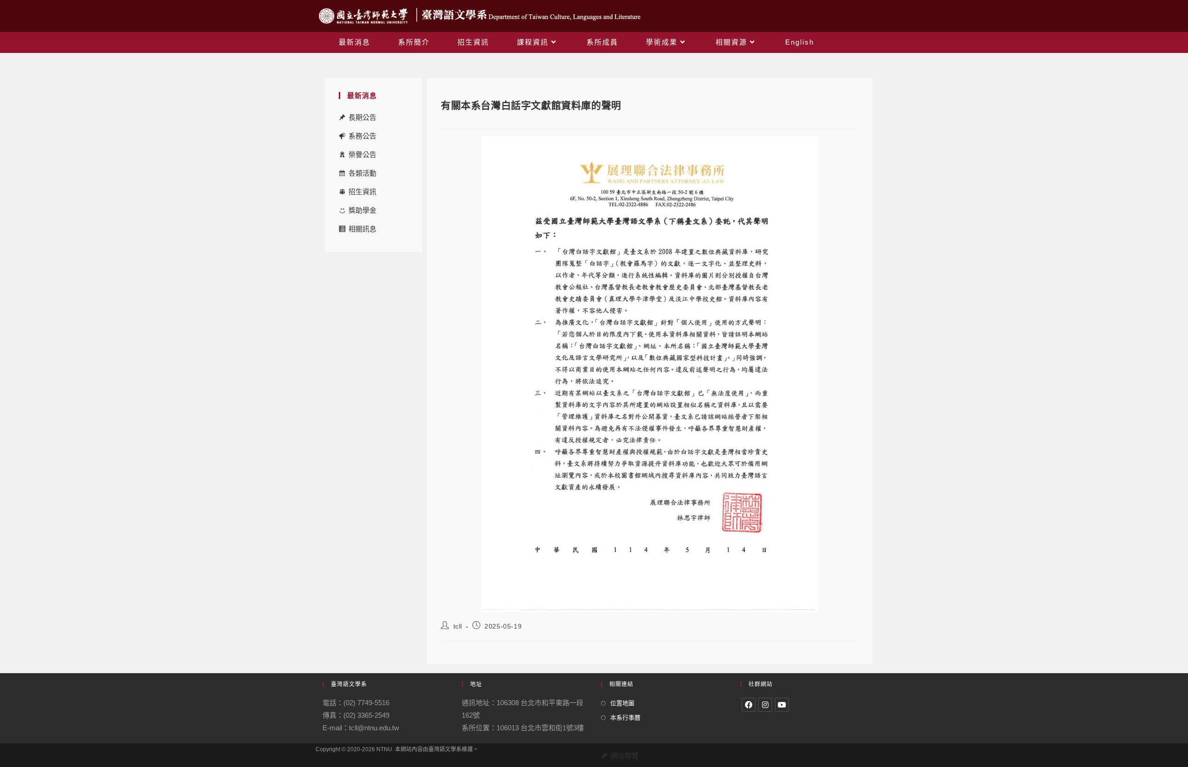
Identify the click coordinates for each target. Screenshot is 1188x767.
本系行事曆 (625, 717)
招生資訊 (362, 192)
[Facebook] (748, 705)
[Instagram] (765, 705)
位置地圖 (622, 703)
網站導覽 (625, 756)
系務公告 (362, 136)
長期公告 (362, 117)
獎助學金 (362, 210)
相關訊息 (362, 229)
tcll (457, 626)
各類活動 (362, 173)
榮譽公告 (362, 154)
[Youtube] (782, 705)
